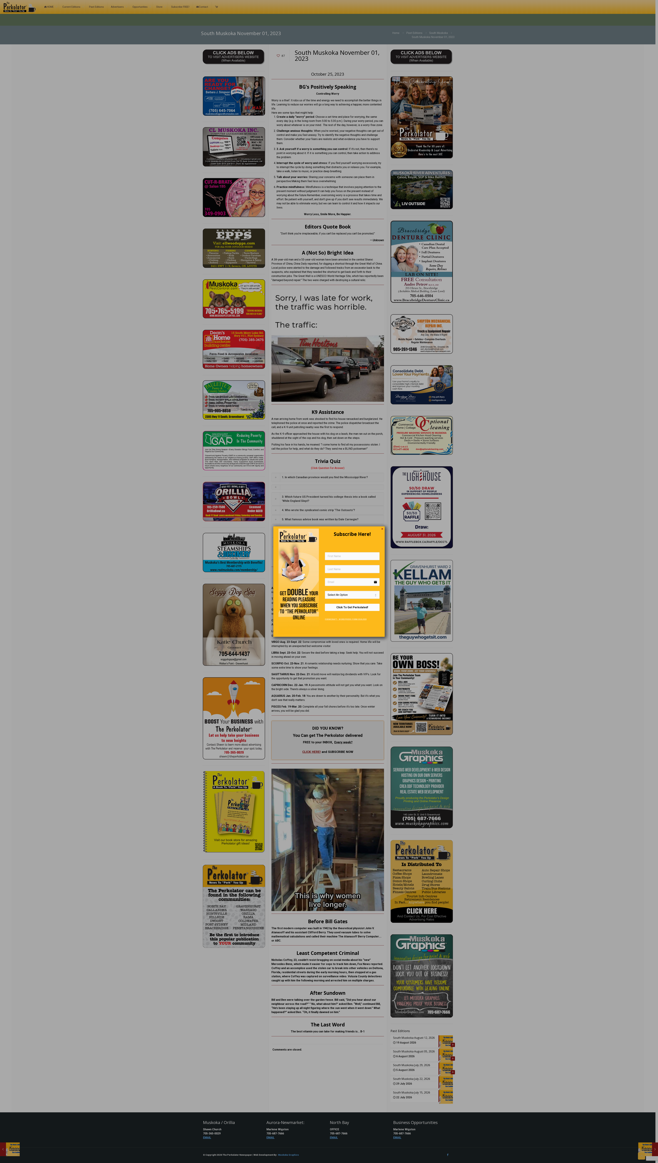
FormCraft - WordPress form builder (346, 619)
